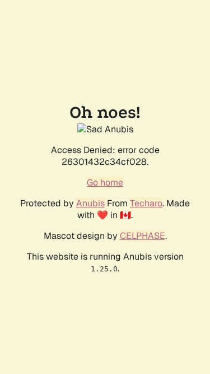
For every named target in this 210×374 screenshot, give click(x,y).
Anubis (90, 203)
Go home (105, 182)
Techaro (146, 203)
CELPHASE (142, 236)
